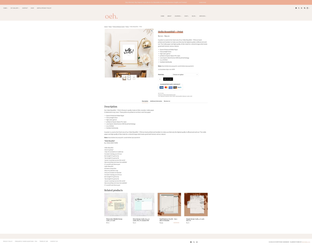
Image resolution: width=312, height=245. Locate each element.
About (169, 16)
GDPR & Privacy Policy (44, 8)
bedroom (167, 96)
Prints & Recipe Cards (170, 94)
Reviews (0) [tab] (167, 101)
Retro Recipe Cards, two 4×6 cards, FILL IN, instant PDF (141, 219)
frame (174, 96)
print (191, 96)
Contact (25, 8)
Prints (164, 94)
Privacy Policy (8, 241)
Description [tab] (145, 101)
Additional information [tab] (156, 101)
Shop (32, 8)
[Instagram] (301, 8)
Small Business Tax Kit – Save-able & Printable (169, 219)
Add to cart (168, 79)
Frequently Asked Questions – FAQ (26, 241)
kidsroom (184, 96)
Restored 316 (306, 242)
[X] (299, 8)
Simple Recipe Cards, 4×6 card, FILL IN (195, 219)
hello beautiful (179, 96)
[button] (151, 30)
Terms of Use (44, 241)
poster (188, 96)
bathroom (162, 96)
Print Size (161, 74)
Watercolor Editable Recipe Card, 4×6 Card (114, 219)
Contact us (54, 241)
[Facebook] (296, 8)
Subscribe (202, 2)
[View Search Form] (304, 8)
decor (171, 96)
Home (162, 16)
